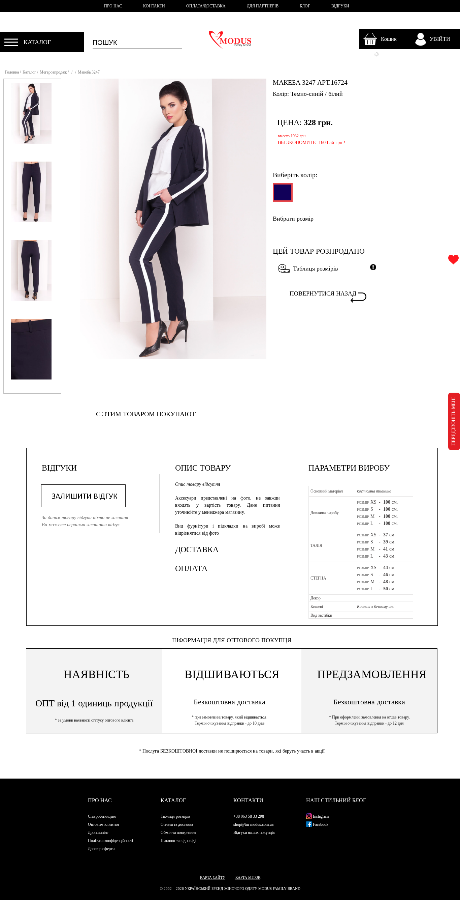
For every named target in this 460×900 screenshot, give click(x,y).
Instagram (320, 816)
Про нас (100, 800)
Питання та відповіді (178, 840)
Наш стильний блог (336, 800)
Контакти (248, 800)
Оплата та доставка (177, 824)
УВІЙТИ (440, 39)
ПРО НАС (113, 6)
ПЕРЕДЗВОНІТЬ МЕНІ (453, 421)
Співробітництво (102, 816)
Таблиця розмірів (315, 268)
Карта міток (247, 877)
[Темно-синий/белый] (282, 195)
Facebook (320, 824)
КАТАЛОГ (37, 42)
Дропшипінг (98, 832)
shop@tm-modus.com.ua (253, 824)
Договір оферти (101, 848)
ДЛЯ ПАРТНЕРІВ (262, 6)
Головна (12, 72)
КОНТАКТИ (154, 6)
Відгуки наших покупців (254, 832)
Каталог (29, 72)
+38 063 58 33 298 (248, 816)
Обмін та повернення (178, 832)
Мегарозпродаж (53, 72)
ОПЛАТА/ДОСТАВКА (206, 6)
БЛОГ (305, 6)
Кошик (389, 39)
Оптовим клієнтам (103, 824)
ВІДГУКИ (340, 6)
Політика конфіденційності (110, 840)
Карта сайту (212, 877)
